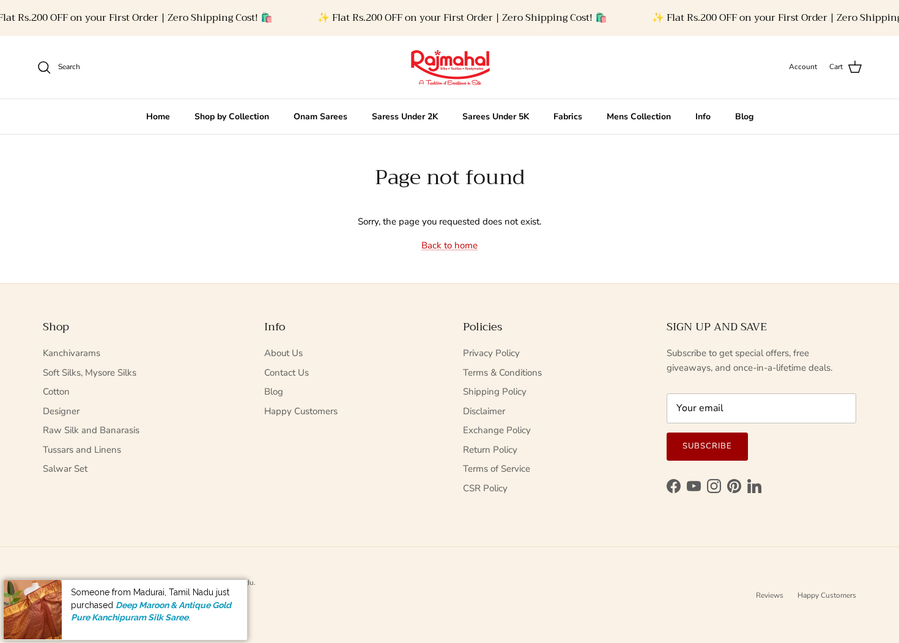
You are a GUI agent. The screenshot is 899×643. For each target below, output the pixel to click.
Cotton (56, 391)
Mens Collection (639, 116)
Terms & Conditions (502, 372)
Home (158, 116)
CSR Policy (485, 488)
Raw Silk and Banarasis (91, 430)
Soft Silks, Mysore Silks (89, 372)
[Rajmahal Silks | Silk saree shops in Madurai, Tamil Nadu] (449, 67)
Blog (744, 116)
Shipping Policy (495, 391)
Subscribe (707, 446)
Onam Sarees (320, 116)
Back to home (449, 245)
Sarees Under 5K (495, 116)
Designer (61, 411)
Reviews (769, 595)
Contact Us (286, 372)
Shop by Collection (231, 116)
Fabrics (567, 116)
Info (703, 116)
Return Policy (490, 450)
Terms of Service (496, 469)
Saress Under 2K (405, 116)
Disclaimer (484, 411)
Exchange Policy (497, 430)
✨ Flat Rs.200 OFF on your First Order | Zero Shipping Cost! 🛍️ (462, 17)
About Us (283, 353)
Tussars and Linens (82, 450)
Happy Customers (301, 411)
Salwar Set (65, 469)
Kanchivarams (71, 353)
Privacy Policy (491, 353)
